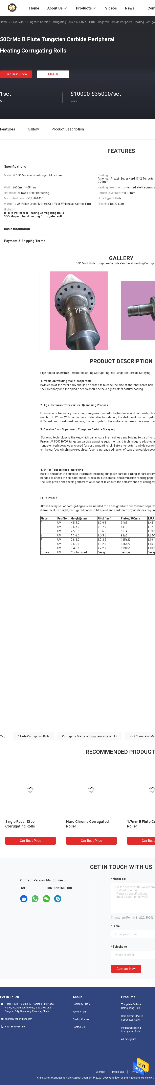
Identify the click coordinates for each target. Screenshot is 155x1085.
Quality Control (81, 1019)
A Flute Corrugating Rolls (33, 736)
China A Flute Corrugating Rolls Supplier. (59, 1077)
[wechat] (46, 898)
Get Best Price (16, 74)
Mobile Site (118, 1071)
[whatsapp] (35, 898)
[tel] (69, 898)
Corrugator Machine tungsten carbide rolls (89, 736)
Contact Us (79, 1027)
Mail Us (53, 74)
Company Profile (81, 1004)
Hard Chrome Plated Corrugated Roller (132, 1018)
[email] (23, 898)
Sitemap (100, 1071)
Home (4, 22)
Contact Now (126, 969)
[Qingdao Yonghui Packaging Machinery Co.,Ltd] (12, 7)
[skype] (57, 898)
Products (18, 22)
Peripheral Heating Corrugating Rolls (131, 1029)
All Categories (128, 1039)
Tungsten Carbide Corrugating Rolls (50, 22)
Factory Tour (80, 1011)
